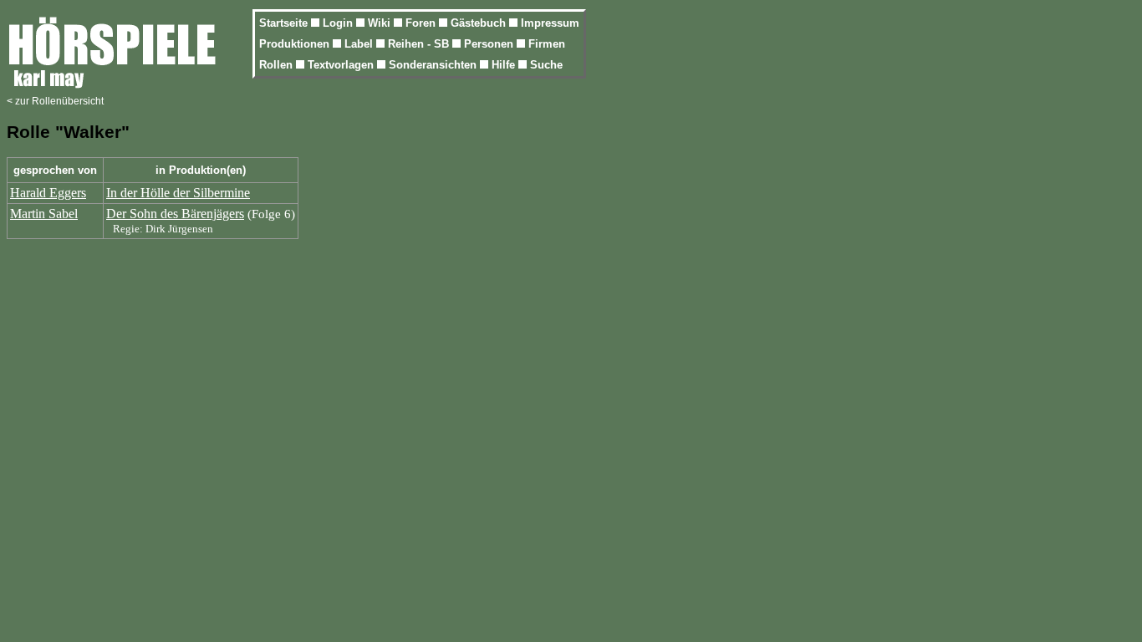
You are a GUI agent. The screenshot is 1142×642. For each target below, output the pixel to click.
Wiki (381, 23)
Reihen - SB (420, 44)
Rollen (277, 65)
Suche (546, 65)
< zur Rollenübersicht (55, 101)
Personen (490, 44)
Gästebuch (480, 23)
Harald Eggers (48, 193)
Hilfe (505, 65)
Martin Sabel (44, 213)
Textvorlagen (342, 65)
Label (360, 44)
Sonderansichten (434, 65)
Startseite (285, 23)
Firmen (546, 44)
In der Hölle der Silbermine (178, 193)
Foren (422, 23)
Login (339, 23)
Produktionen (296, 44)
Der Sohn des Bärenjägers (175, 213)
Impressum (550, 23)
